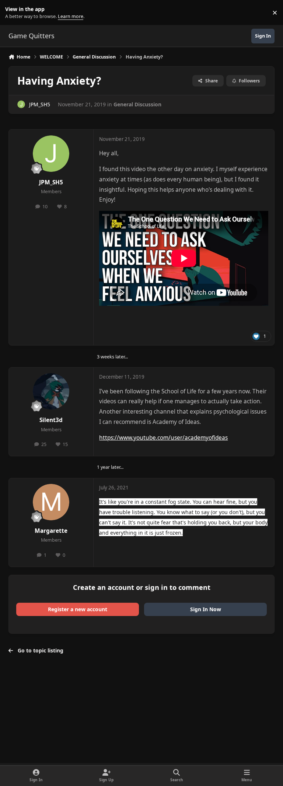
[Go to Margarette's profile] (51, 502)
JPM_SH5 (39, 104)
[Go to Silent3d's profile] (51, 391)
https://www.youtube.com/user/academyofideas (163, 438)
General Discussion (137, 104)
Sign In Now (205, 609)
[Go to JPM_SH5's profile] (21, 104)
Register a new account (77, 609)
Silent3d (51, 420)
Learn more (14, 12)
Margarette (51, 531)
